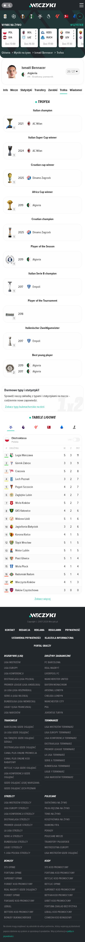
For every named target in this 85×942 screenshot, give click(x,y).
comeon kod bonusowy (58, 917)
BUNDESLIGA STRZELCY (16, 841)
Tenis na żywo (53, 814)
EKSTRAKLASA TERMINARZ (58, 743)
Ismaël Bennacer (43, 53)
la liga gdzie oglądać (16, 732)
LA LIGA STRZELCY (13, 830)
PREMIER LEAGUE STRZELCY (18, 825)
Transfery (40, 90)
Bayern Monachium (56, 684)
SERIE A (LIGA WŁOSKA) (16, 696)
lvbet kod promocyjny (58, 900)
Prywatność (72, 630)
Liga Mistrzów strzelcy (17, 802)
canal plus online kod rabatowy (17, 760)
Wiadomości (77, 90)
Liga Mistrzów (12, 662)
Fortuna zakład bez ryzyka (61, 906)
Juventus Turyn (54, 712)
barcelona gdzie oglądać (19, 727)
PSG (46, 707)
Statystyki (26, 90)
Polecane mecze (54, 836)
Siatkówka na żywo (56, 802)
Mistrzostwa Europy (57, 847)
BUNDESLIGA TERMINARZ (57, 766)
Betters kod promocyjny (18, 912)
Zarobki (52, 90)
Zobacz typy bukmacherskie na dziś (25, 407)
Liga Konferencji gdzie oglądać (17, 775)
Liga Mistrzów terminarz (59, 727)
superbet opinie (13, 878)
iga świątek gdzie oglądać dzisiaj (19, 739)
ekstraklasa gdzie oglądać (20, 747)
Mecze (14, 90)
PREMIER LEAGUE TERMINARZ (60, 749)
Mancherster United (56, 679)
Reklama (39, 630)
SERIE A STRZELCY (13, 836)
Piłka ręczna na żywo (57, 808)
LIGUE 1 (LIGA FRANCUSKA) (17, 707)
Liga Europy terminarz (58, 732)
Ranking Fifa (52, 825)
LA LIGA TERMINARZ (55, 755)
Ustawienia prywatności (26, 638)
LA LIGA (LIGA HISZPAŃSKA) (17, 690)
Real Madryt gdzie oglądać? (20, 889)
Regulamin (54, 630)
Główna (6, 53)
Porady (49, 830)
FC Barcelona (52, 662)
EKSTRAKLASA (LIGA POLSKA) (19, 679)
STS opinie (9, 867)
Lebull (7, 906)
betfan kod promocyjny (59, 895)
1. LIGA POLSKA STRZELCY (17, 853)
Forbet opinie (12, 895)
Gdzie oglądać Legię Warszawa (21, 782)
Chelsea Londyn (54, 696)
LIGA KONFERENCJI (14, 673)
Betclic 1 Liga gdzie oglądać (20, 768)
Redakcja (24, 630)
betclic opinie (52, 884)
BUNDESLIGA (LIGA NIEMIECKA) (19, 701)
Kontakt (10, 630)
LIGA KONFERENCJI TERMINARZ (61, 738)
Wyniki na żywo (11, 25)
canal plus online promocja (20, 753)
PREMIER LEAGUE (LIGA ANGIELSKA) (22, 684)
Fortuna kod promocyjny (60, 873)
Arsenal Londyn (54, 690)
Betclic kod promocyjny (59, 878)
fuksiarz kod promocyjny (19, 900)
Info (5, 90)
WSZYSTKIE (77, 25)
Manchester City (54, 701)
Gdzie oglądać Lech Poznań (19, 788)
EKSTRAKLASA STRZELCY (17, 819)
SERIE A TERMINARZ (55, 760)
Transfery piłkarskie (57, 841)
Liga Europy (11, 668)
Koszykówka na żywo (57, 819)
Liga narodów (12, 712)
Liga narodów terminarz (59, 777)
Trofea (63, 90)
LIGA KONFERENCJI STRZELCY (19, 814)
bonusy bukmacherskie (17, 917)
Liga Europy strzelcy (16, 808)
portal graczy (42, 646)
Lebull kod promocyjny (58, 912)
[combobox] (73, 71)
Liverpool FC (52, 673)
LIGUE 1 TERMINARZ (54, 771)
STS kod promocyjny (56, 867)
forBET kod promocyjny (18, 884)
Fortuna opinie (12, 873)
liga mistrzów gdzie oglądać (61, 853)
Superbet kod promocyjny (60, 889)
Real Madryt (52, 668)
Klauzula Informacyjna (59, 638)
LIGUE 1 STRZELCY (13, 847)
